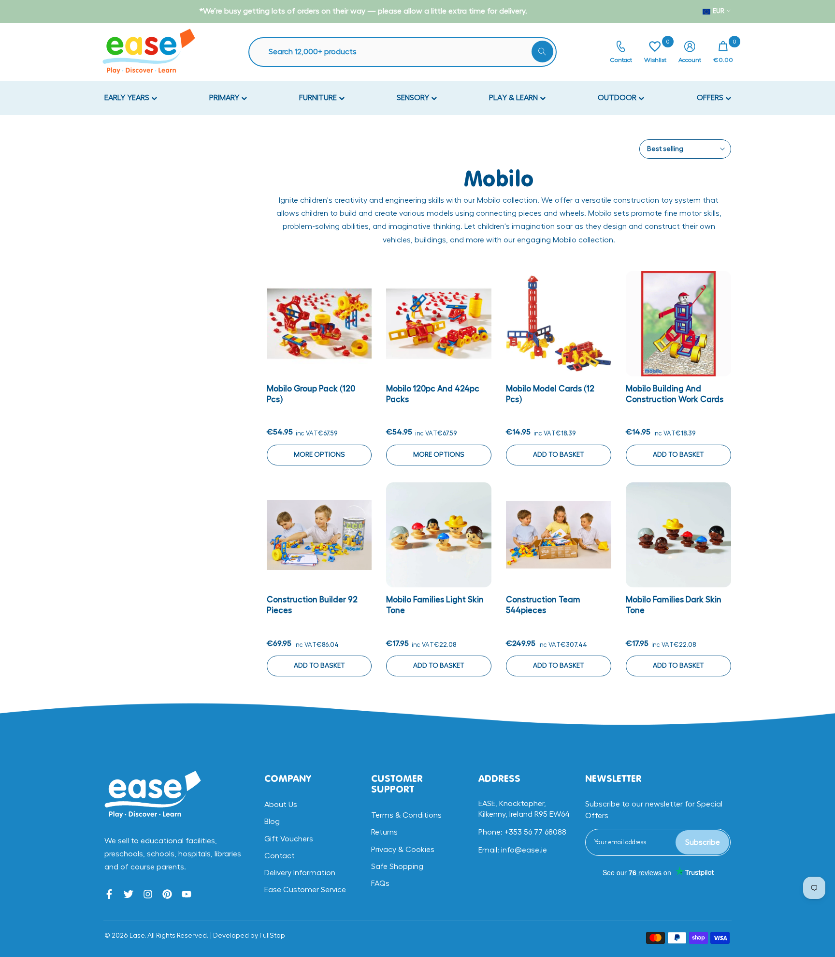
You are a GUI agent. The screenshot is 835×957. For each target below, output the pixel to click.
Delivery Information (299, 873)
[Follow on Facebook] (109, 894)
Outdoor (618, 98)
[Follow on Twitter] (128, 894)
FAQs (380, 883)
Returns (384, 832)
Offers (711, 98)
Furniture (319, 98)
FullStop (272, 935)
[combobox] (407, 52)
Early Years (127, 98)
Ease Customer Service (305, 890)
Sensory (414, 98)
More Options (319, 454)
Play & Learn (514, 98)
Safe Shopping (397, 866)
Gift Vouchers (288, 839)
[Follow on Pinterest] (167, 894)
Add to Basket (558, 454)
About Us (280, 804)
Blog (272, 821)
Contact (279, 856)
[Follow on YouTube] (186, 894)
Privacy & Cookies (402, 849)
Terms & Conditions (406, 815)
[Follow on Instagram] (148, 894)
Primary (225, 98)
